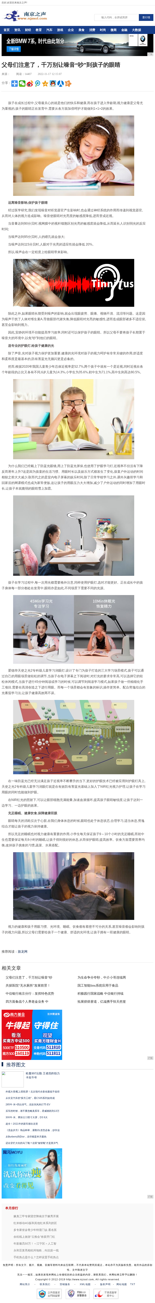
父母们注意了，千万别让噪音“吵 (29, 977)
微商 (114, 30)
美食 (82, 30)
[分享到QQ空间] (45, 83)
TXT (132, 1284)
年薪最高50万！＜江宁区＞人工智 (35, 1243)
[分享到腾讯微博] (37, 83)
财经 (28, 30)
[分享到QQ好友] (53, 83)
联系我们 (45, 1284)
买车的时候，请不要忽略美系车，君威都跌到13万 (32, 1111)
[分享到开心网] (68, 83)
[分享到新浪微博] (30, 83)
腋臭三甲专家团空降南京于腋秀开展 (36, 1216)
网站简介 (25, 1284)
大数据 (136, 30)
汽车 (49, 30)
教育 (39, 30)
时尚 (103, 30)
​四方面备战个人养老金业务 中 (27, 1001)
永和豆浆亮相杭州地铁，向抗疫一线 (36, 1250)
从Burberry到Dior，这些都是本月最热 (26, 1136)
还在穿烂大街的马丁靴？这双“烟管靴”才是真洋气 (32, 1143)
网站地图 (121, 1284)
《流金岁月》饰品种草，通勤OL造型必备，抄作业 (33, 1130)
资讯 (17, 30)
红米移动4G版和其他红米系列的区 (35, 1223)
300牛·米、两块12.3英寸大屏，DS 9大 (27, 1117)
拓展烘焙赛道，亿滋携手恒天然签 (102, 1001)
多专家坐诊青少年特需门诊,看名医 (35, 1229)
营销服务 (65, 1284)
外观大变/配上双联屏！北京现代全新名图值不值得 (33, 1091)
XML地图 (85, 1284)
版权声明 (105, 1284)
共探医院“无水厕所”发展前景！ (28, 985)
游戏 (60, 30)
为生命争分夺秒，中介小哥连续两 (102, 977)
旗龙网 (22, 951)
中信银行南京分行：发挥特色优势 (30, 993)
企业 (71, 30)
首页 (7, 30)
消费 (92, 30)
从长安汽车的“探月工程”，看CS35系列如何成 (30, 1098)
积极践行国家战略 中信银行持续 (101, 993)
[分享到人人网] (60, 83)
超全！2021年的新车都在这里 (22, 1123)
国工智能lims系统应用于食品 (98, 985)
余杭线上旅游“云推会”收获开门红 (34, 1236)
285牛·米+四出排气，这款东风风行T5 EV (28, 1104)
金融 (124, 30)
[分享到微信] (22, 83)
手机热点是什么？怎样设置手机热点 (36, 1257)
